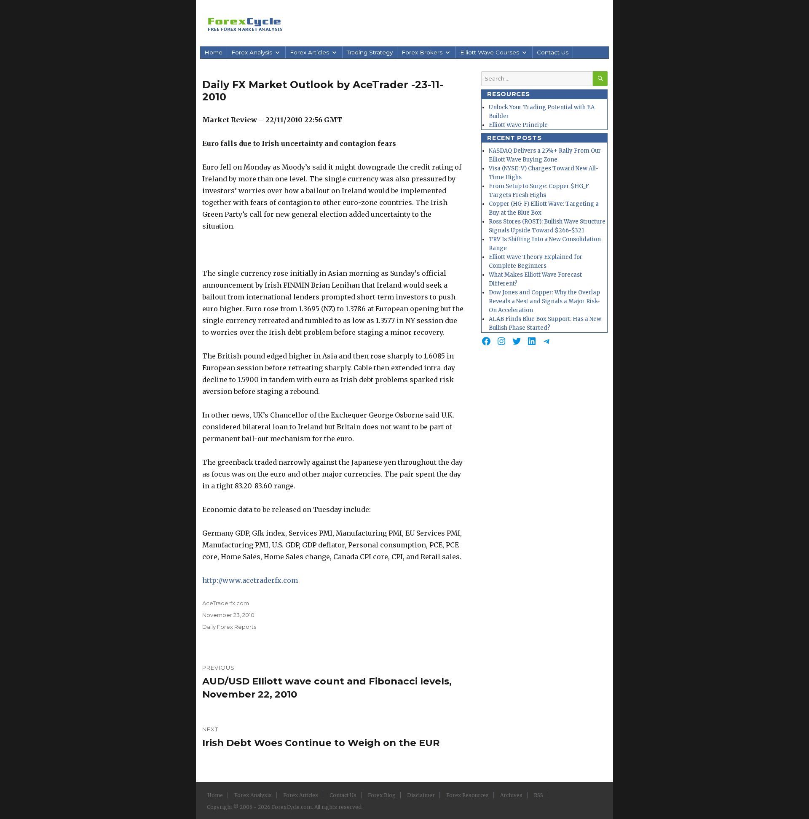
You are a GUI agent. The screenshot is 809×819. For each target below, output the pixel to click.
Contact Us (552, 52)
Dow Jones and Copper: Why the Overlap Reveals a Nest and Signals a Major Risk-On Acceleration (544, 301)
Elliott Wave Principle (518, 125)
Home (213, 52)
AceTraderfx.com (225, 603)
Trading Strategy (370, 52)
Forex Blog (382, 795)
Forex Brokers (422, 52)
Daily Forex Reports (229, 626)
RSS (538, 795)
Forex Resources (467, 795)
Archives (511, 795)
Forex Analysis (251, 52)
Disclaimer (421, 795)
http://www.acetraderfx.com (250, 580)
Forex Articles (309, 52)
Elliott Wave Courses (489, 52)
